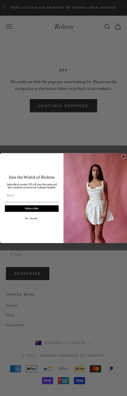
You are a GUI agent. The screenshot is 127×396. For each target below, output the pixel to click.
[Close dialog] (123, 157)
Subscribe (32, 208)
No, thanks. (31, 218)
